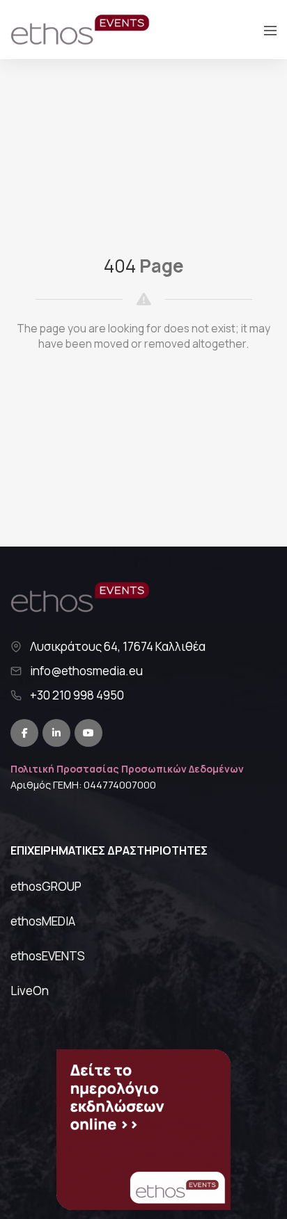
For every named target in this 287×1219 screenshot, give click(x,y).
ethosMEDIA (42, 921)
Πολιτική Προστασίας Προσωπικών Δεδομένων (127, 768)
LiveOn (29, 991)
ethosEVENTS (47, 956)
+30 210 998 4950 (77, 695)
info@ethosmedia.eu (86, 671)
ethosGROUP (46, 886)
